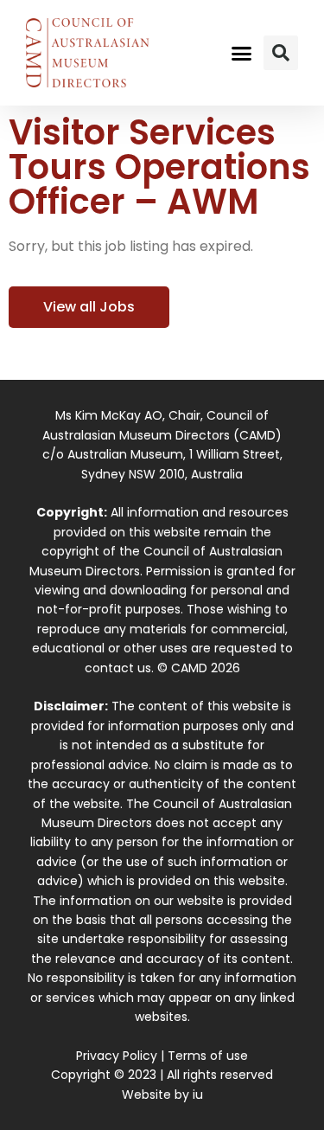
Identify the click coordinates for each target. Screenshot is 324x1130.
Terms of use (208, 1055)
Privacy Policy (116, 1055)
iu (198, 1094)
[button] (241, 52)
